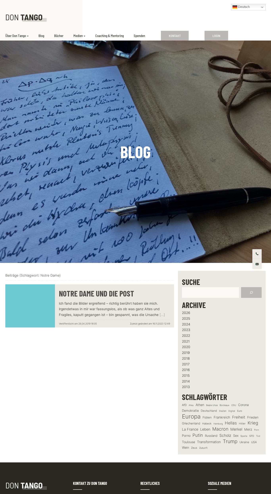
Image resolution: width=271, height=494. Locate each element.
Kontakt (175, 36)
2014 (186, 381)
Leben (205, 429)
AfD (184, 405)
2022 (186, 336)
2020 (186, 347)
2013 (186, 387)
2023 (186, 330)
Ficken (207, 417)
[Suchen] (251, 292)
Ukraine (244, 442)
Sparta (243, 436)
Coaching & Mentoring (109, 35)
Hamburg (218, 423)
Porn (256, 429)
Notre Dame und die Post (96, 293)
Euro (239, 410)
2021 (186, 341)
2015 (186, 376)
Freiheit (238, 417)
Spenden (139, 35)
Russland (211, 436)
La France (190, 429)
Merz (248, 429)
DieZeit (222, 411)
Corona (243, 405)
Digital (231, 411)
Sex (235, 436)
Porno (186, 436)
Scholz (225, 435)
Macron (220, 429)
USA (254, 442)
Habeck (206, 423)
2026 (186, 313)
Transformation (209, 442)
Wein (185, 447)
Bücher (58, 35)
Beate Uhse (212, 405)
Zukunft (203, 447)
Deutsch (243, 7)
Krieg (253, 422)
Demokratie (190, 411)
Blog (41, 35)
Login (216, 36)
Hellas (231, 422)
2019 (186, 353)
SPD (251, 435)
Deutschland (209, 410)
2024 (186, 324)
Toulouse (188, 442)
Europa (191, 416)
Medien (78, 35)
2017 (186, 364)
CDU (233, 405)
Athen (200, 405)
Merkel (236, 429)
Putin (197, 435)
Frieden (252, 417)
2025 (186, 319)
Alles (191, 405)
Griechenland (191, 423)
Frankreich (222, 417)
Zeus (194, 447)
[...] (162, 315)
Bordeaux (224, 405)
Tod (258, 436)
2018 (186, 358)
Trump (230, 441)
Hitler (242, 423)
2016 (186, 370)
